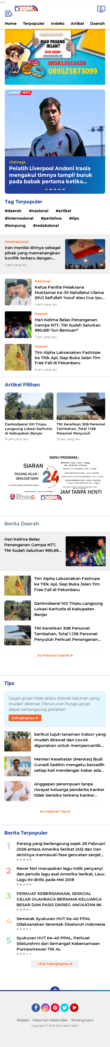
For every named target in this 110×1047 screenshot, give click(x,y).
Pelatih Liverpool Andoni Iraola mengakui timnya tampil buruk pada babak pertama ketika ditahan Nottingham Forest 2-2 (50, 178)
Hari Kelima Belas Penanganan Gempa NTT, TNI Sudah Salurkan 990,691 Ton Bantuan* (68, 325)
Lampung (16, 225)
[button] (46, 189)
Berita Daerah (21, 524)
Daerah (97, 23)
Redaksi (23, 1020)
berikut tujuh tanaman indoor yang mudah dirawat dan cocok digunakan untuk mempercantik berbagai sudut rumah (70, 740)
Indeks (57, 23)
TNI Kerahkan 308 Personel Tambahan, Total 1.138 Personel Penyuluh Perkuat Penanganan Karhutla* (81, 429)
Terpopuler (34, 23)
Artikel (77, 23)
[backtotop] (55, 991)
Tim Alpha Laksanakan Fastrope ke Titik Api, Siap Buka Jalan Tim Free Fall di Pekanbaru (67, 357)
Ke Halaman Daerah (53, 655)
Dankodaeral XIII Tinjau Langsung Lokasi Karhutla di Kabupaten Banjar (28, 428)
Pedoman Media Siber (50, 1020)
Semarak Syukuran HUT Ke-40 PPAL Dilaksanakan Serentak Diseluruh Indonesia (61, 921)
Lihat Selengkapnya (54, 964)
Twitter (67, 1014)
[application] (55, 1041)
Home (11, 23)
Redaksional (47, 225)
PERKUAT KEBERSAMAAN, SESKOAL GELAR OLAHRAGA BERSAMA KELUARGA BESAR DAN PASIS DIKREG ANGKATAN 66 (59, 899)
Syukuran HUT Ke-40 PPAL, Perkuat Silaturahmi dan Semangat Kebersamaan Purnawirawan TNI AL (58, 943)
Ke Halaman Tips (54, 811)
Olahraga (17, 162)
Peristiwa (53, 218)
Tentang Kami (82, 1020)
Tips (75, 218)
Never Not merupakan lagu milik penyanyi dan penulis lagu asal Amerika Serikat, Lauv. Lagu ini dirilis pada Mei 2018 (61, 874)
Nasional (40, 210)
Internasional (20, 218)
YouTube (78, 1014)
